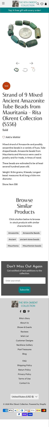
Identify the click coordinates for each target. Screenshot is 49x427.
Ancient (12, 239)
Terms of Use (24, 378)
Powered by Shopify (37, 404)
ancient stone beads (29, 239)
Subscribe (24, 289)
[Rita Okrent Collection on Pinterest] (28, 311)
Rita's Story (24, 318)
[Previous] (18, 63)
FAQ (24, 360)
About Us (24, 322)
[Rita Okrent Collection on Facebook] (20, 311)
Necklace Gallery (24, 344)
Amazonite (13, 233)
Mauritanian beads (32, 245)
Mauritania (13, 245)
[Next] (31, 63)
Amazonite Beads (31, 233)
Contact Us (24, 383)
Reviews (24, 331)
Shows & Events (24, 327)
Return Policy (24, 369)
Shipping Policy (24, 365)
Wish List (25, 336)
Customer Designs (24, 340)
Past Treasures (24, 349)
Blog (24, 353)
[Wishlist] (42, 4)
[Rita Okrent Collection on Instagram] (24, 311)
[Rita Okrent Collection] (24, 4)
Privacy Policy (24, 374)
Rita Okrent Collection (19, 404)
